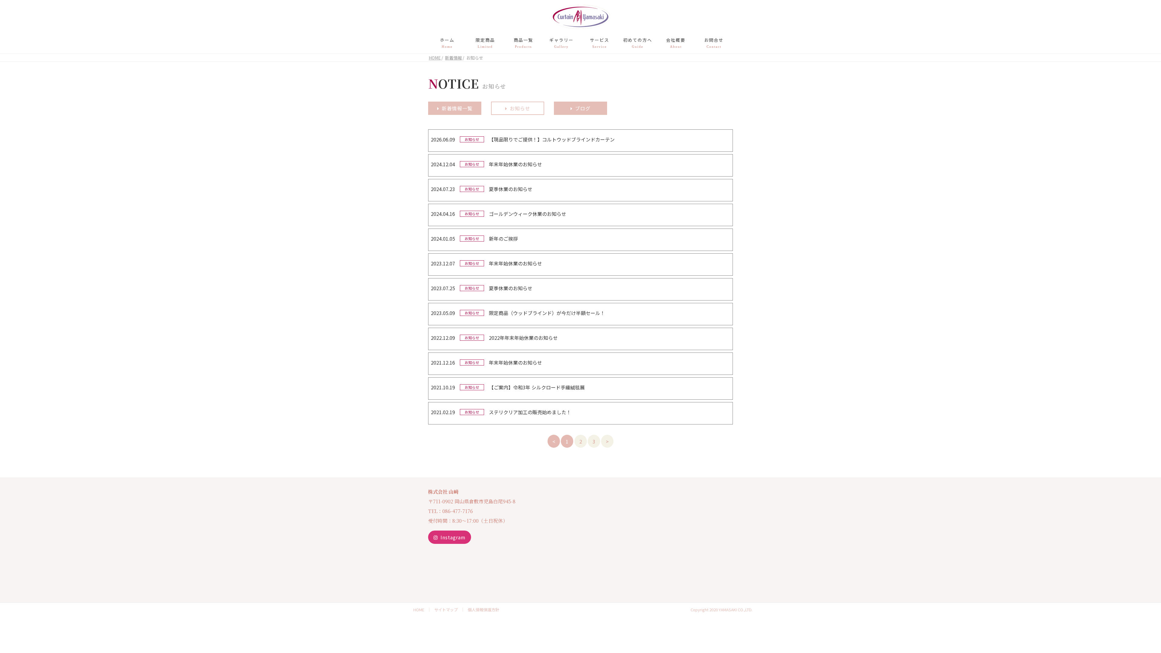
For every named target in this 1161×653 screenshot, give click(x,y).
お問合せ (714, 42)
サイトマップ (446, 610)
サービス (599, 42)
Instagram (453, 537)
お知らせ (520, 108)
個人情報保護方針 (483, 610)
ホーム (447, 42)
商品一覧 (523, 42)
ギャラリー (561, 42)
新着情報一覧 (457, 108)
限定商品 (485, 42)
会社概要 (675, 42)
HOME (418, 610)
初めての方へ (637, 42)
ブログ (582, 108)
